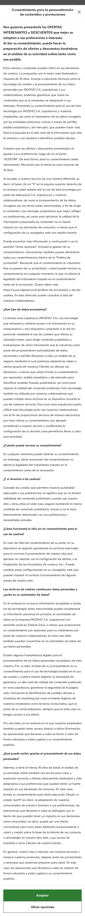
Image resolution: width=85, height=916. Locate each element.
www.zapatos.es (27, 318)
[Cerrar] (79, 12)
